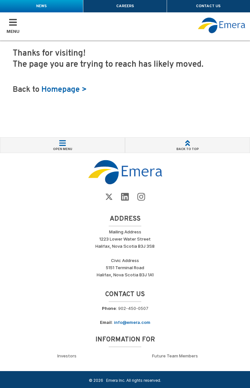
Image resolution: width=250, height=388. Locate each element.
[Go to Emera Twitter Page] (109, 197)
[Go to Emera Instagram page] (141, 197)
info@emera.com (132, 322)
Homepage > (64, 90)
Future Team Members (175, 355)
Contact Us (208, 6)
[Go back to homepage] (221, 25)
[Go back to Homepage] (125, 171)
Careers (125, 6)
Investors (66, 355)
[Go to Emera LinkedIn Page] (125, 197)
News (41, 6)
